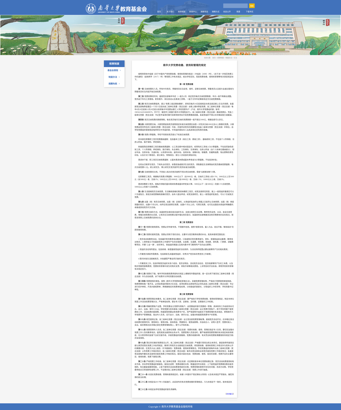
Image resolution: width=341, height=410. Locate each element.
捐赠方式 (215, 12)
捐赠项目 (204, 12)
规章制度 (181, 12)
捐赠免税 (114, 84)
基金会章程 (114, 70)
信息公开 (227, 12)
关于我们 (170, 12)
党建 (238, 12)
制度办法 (114, 77)
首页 (159, 12)
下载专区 (249, 12)
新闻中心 (193, 12)
